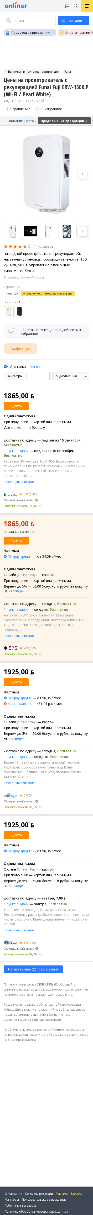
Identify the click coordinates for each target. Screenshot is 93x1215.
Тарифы (76, 1194)
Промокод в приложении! (30, 32)
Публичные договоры (20, 1206)
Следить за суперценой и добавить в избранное (51, 332)
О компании (13, 1194)
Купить (16, 406)
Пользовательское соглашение (44, 1200)
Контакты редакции (39, 1194)
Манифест (12, 1200)
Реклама (62, 1194)
